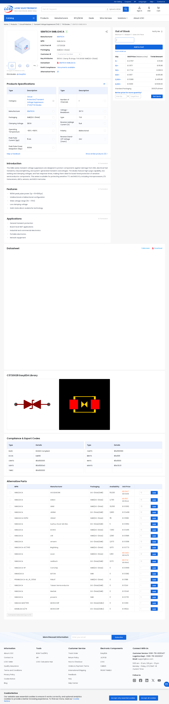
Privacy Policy (9, 674)
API (135, 2)
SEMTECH (60, 37)
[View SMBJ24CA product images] (22, 45)
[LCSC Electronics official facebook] (140, 680)
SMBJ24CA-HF (20, 568)
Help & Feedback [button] (13, 154)
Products (14, 24)
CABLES (103, 666)
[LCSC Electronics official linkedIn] (147, 680)
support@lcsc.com (145, 659)
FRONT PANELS (106, 670)
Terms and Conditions (13, 670)
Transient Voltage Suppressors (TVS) (46, 24)
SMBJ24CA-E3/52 (21, 518)
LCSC (102, 662)
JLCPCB (103, 657)
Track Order (73, 653)
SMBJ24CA (18, 492)
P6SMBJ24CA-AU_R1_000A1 (25, 579)
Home (6, 24)
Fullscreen (146, 248)
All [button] (104, 84)
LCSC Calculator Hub (44, 662)
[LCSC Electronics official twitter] (153, 680)
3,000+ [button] (118, 79)
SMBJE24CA (19, 574)
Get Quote (157, 96)
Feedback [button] (72, 674)
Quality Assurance (11, 666)
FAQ (70, 679)
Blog (5, 683)
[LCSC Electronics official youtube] (159, 680)
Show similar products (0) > (97, 154)
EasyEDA (103, 653)
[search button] (126, 9)
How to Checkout (75, 662)
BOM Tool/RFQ (42, 653)
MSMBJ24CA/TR (20, 609)
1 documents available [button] (66, 67)
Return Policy (73, 657)
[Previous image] (8, 66)
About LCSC (8, 653)
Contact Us (161, 2)
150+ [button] (117, 70)
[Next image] (37, 66)
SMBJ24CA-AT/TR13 (22, 547)
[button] (139, 9)
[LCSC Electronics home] (20, 9)
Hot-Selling (118, 2)
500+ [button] (117, 75)
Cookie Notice (9, 679)
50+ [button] (116, 66)
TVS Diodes (66, 24)
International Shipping (77, 670)
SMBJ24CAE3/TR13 (21, 603)
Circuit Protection (25, 24)
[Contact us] (166, 684)
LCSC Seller (8, 662)
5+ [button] (116, 61)
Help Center (73, 683)
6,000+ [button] (118, 84)
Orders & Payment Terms (78, 666)
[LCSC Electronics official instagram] (134, 680)
